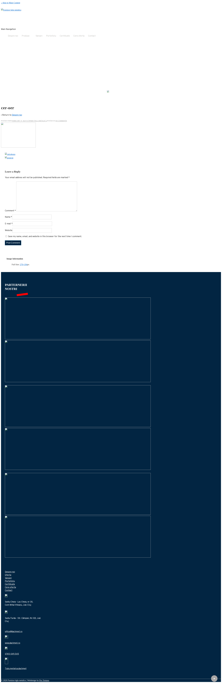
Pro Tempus (44, 680)
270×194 (23, 264)
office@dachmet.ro (13, 631)
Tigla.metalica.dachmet (15, 668)
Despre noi (13, 36)
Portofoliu (51, 36)
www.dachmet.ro (12, 643)
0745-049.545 (12, 654)
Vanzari (39, 36)
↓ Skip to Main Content (10, 3)
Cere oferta (78, 36)
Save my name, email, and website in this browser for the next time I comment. (45, 236)
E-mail (8, 224)
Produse (25, 36)
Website (8, 230)
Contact (92, 36)
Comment (10, 211)
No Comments (61, 121)
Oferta (8, 575)
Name (7, 217)
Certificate (65, 36)
